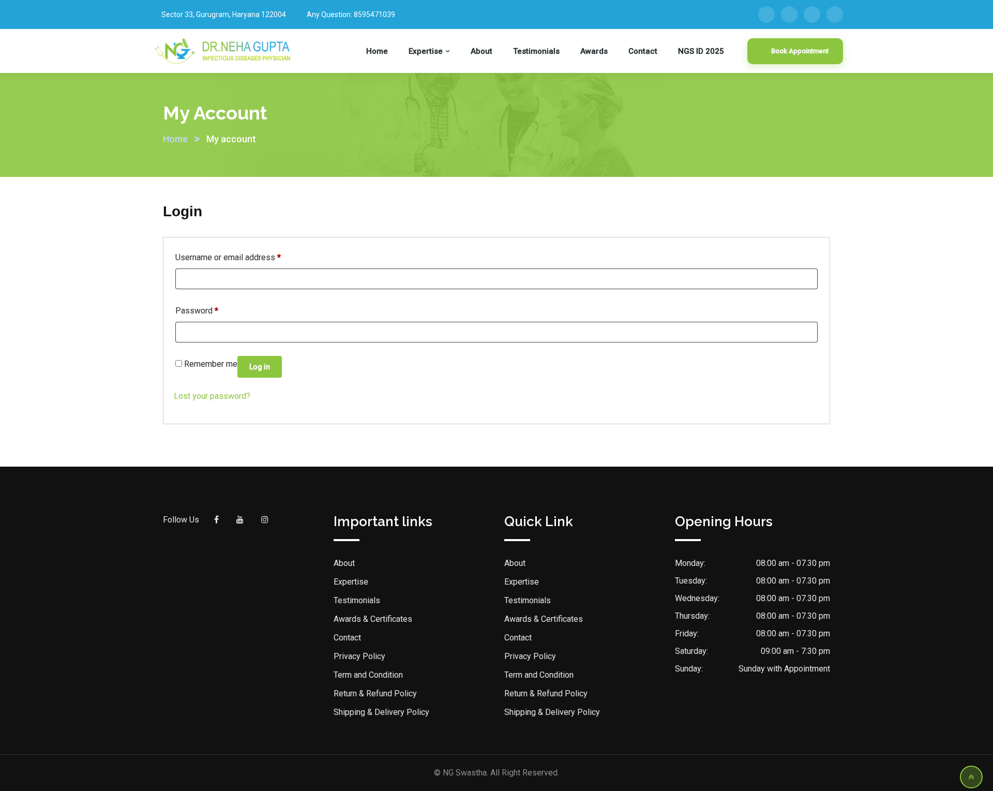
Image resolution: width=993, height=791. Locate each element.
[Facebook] (766, 14)
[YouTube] (812, 14)
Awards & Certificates (373, 619)
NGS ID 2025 (701, 51)
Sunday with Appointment (784, 669)
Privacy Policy (359, 656)
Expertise (426, 51)
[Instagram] (834, 14)
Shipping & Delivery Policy (381, 712)
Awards (594, 51)
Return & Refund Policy (375, 693)
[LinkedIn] (789, 14)
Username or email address (228, 257)
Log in (259, 367)
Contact (642, 51)
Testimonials (536, 51)
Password (196, 310)
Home (377, 51)
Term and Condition (368, 675)
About (481, 51)
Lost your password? (212, 396)
